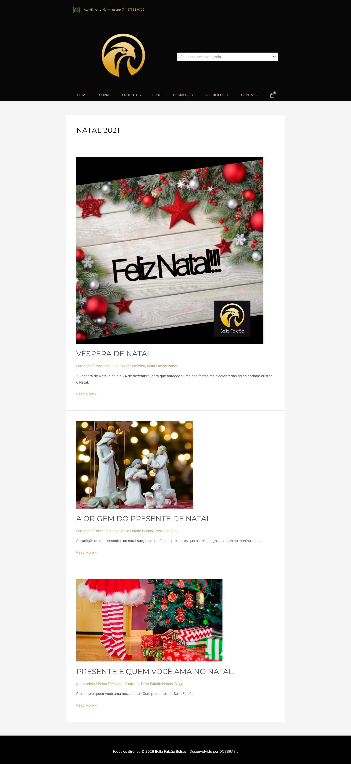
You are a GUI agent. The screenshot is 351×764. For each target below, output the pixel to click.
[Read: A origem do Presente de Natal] (134, 464)
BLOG (156, 95)
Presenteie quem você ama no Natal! (155, 671)
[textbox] (225, 57)
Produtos (102, 366)
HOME (82, 95)
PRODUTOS (131, 95)
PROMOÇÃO (183, 95)
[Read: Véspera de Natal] (169, 250)
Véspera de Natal (113, 353)
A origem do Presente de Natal (143, 518)
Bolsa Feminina (132, 366)
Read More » (86, 393)
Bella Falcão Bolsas (163, 366)
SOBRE (104, 95)
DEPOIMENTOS (217, 95)
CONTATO (249, 95)
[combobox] (227, 57)
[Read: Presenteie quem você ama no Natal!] (149, 620)
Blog (115, 366)
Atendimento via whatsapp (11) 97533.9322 (114, 9)
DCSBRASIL (229, 751)
